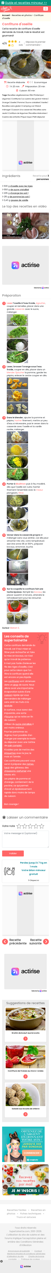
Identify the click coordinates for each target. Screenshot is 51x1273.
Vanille (44, 102)
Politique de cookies (30, 1259)
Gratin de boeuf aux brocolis (25, 1033)
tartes (30, 764)
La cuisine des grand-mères (35, 99)
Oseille (13, 102)
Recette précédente (18, 941)
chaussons (10, 771)
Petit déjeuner (39, 117)
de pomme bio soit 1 (19, 196)
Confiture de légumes (18, 113)
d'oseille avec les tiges (21, 186)
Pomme (21, 102)
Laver (9, 303)
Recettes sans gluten (11, 106)
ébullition (21, 483)
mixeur (39, 489)
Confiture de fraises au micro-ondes (25, 1071)
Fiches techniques (30, 1213)
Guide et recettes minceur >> (26, 3)
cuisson (8, 695)
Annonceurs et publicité (19, 1251)
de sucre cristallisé (19, 189)
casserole (20, 309)
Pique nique (26, 117)
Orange (5, 102)
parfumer (21, 771)
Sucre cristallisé (33, 102)
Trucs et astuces (26, 1217)
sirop (15, 684)
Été (31, 95)
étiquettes (10, 753)
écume (10, 716)
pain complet (15, 745)
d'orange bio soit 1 (19, 193)
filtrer (21, 492)
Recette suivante (35, 941)
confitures (13, 681)
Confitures (16, 99)
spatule (8, 705)
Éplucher (20, 372)
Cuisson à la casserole (22, 109)
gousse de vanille (19, 200)
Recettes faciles (16, 1210)
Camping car (28, 106)
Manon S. (15, 627)
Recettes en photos (22, 15)
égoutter (40, 303)
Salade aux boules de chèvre (25, 1108)
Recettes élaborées (37, 113)
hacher (18, 420)
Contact (38, 1251)
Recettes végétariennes (18, 95)
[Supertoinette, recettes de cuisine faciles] (6, 8)
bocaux (38, 592)
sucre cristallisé (23, 724)
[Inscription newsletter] (25, 1179)
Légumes (6, 99)
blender (11, 372)
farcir (7, 767)
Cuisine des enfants (11, 117)
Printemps (38, 95)
